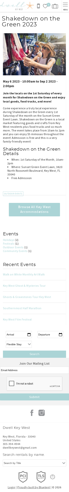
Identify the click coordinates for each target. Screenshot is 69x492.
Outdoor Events (13, 193)
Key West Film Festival (17, 319)
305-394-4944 (11, 444)
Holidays (9, 240)
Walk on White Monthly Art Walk (24, 274)
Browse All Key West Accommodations (34, 209)
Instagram (41, 412)
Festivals (9, 244)
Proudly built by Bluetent (33, 487)
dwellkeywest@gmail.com (20, 448)
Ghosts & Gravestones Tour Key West (27, 297)
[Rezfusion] (52, 477)
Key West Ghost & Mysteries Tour (24, 286)
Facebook (32, 412)
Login (11, 487)
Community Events (15, 251)
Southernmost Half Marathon (22, 308)
